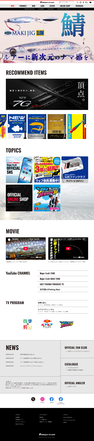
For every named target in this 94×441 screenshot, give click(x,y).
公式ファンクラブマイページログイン (79, 351)
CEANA (65, 422)
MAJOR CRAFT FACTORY (63, 9)
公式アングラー (72, 386)
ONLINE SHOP (65, 5)
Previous (8, 126)
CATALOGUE (50, 9)
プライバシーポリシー (20, 421)
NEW (12, 5)
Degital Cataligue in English (75, 370)
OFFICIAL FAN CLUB (29, 9)
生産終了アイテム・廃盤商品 (45, 421)
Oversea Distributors (67, 417)
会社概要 (17, 417)
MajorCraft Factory (20, 424)
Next (86, 125)
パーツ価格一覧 (42, 419)
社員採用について (19, 419)
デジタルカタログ (73, 367)
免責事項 (41, 417)
